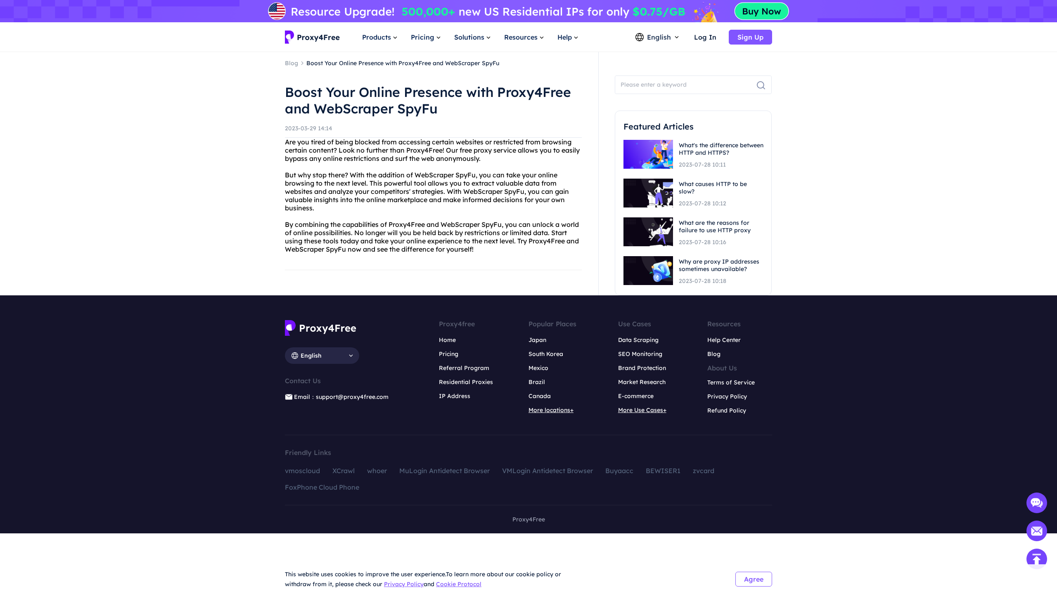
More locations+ (551, 410)
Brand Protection (642, 368)
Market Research (642, 382)
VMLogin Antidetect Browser (547, 471)
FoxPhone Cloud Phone (322, 487)
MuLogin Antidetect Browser (444, 471)
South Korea (545, 354)
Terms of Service (731, 382)
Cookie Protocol (458, 584)
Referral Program (464, 368)
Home (447, 340)
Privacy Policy (404, 584)
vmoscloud (302, 471)
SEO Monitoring (640, 354)
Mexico (538, 368)
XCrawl (343, 471)
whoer (377, 471)
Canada (539, 396)
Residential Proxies (466, 382)
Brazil (536, 382)
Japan (537, 340)
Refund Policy (726, 410)
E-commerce (636, 396)
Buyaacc (619, 471)
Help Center (724, 340)
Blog (713, 354)
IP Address (454, 396)
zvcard (703, 471)
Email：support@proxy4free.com (341, 397)
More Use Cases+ (642, 410)
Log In (705, 37)
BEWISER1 (663, 471)
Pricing (448, 354)
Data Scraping (638, 340)
